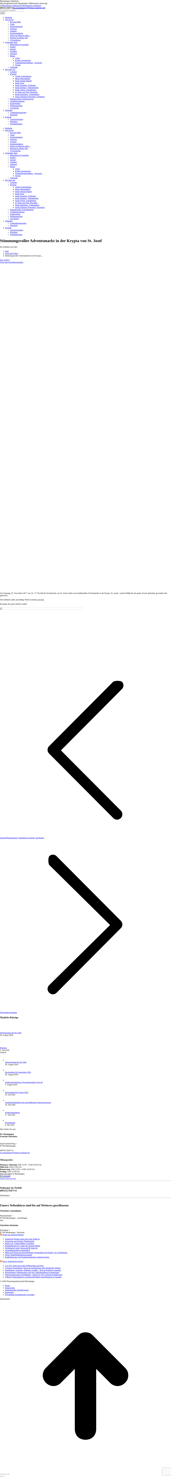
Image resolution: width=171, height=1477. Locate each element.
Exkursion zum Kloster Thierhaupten (19, 1241)
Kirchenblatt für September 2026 (18, 1072)
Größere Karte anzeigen (8, 1178)
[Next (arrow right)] (4, 1476)
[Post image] (7, 1030)
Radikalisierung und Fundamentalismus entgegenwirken (27, 1257)
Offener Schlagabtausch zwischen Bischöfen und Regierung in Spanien (33, 1277)
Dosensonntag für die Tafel (10, 1033)
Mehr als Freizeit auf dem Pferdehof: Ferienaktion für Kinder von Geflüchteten (36, 1253)
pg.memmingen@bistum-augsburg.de (29, 8)
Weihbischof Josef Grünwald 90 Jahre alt (21, 1248)
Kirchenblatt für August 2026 (16, 1092)
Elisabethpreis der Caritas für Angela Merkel (22, 1246)
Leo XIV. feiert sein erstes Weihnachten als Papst (24, 1266)
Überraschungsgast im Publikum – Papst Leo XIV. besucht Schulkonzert (33, 1275)
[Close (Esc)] (1, 1474)
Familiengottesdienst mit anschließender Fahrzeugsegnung (28, 1102)
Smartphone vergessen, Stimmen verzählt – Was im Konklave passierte (33, 1270)
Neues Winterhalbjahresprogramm (18, 1255)
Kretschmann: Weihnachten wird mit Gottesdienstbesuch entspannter (32, 1272)
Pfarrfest (3, 1048)
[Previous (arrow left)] (1, 1476)
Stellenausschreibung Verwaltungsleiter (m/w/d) (24, 1082)
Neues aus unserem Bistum (13, 1235)
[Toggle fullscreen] (6, 1474)
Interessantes (18, 262)
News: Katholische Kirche (12, 1261)
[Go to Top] (85, 1471)
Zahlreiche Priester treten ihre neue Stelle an (22, 1239)
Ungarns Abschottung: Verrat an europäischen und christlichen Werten (32, 1268)
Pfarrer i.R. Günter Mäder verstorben (19, 1243)
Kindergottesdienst (12, 1112)
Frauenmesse (10, 1123)
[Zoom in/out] (9, 1474)
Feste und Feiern (6, 262)
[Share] (4, 1474)
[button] (19, 1295)
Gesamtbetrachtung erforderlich (17, 1250)
